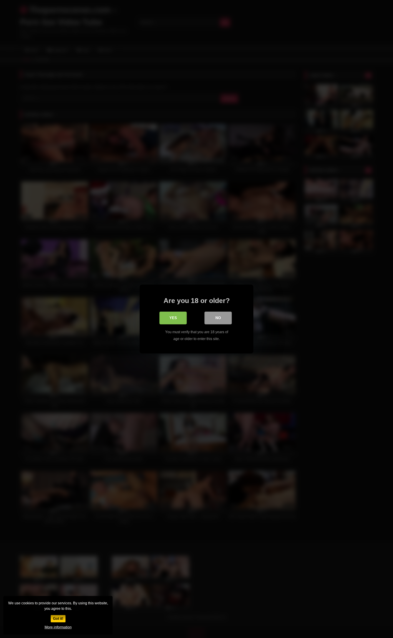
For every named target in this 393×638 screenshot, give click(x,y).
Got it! (58, 618)
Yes (173, 318)
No (218, 318)
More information (58, 627)
